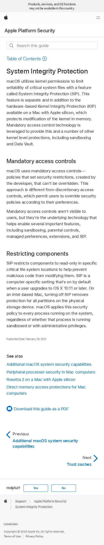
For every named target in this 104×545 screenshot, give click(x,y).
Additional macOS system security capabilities (49, 364)
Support (20, 501)
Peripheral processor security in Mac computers (51, 372)
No (64, 488)
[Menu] (98, 18)
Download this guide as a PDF (41, 408)
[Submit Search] (11, 45)
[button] (27, 58)
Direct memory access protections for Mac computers (46, 390)
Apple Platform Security (30, 30)
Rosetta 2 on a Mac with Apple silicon (41, 379)
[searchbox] (52, 45)
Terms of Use (12, 536)
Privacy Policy (34, 536)
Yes (35, 488)
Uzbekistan (11, 524)
